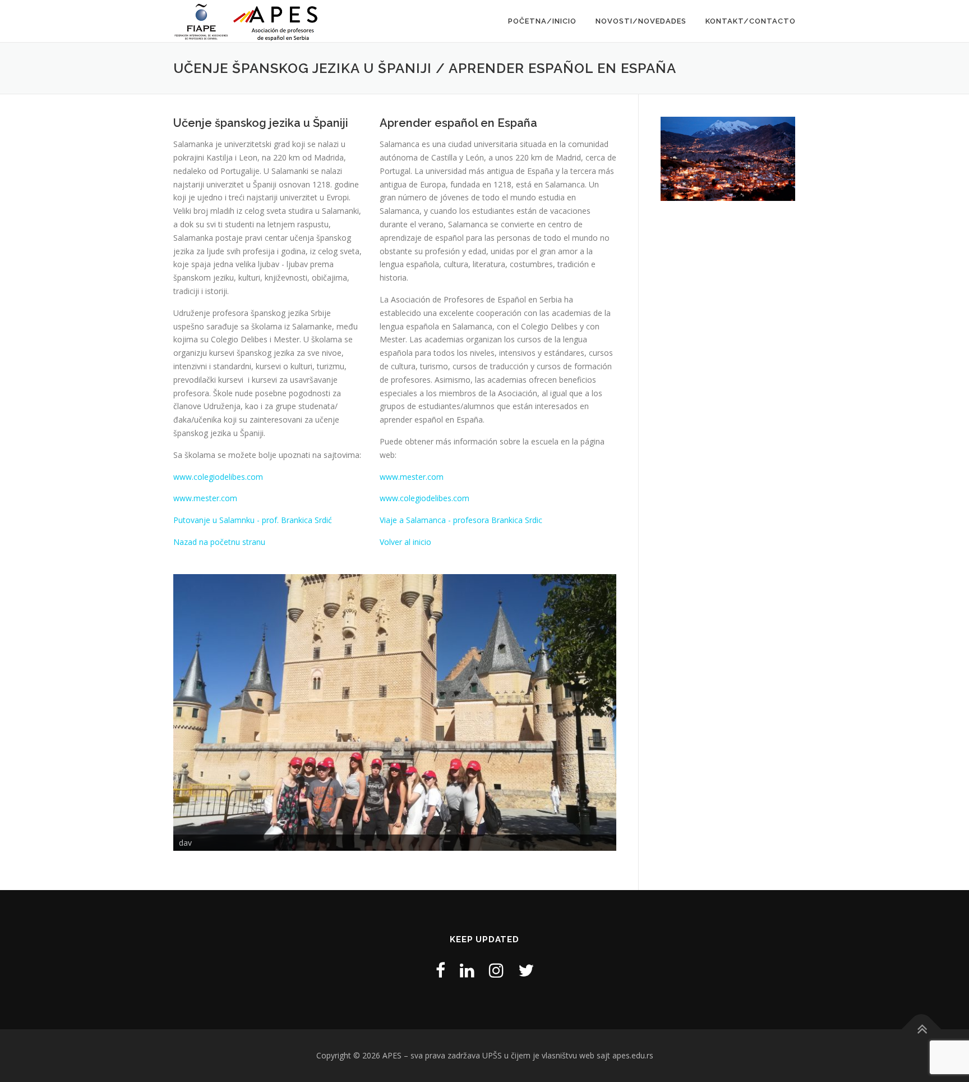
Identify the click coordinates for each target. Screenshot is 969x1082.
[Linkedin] (467, 970)
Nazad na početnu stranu (219, 542)
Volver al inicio (405, 542)
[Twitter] (526, 970)
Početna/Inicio (542, 21)
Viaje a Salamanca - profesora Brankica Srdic (461, 520)
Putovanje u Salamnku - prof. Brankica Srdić (252, 520)
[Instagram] (496, 970)
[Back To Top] (922, 1029)
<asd (153, 710)
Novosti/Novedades (641, 21)
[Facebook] (440, 970)
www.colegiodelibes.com (218, 476)
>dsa (635, 710)
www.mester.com (205, 498)
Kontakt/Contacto (750, 21)
